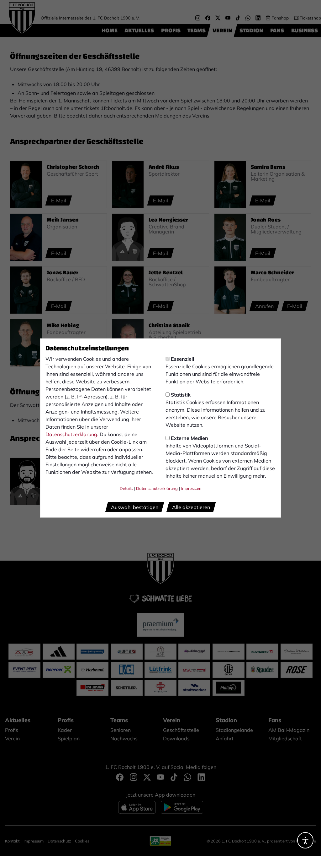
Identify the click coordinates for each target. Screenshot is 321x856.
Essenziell (182, 359)
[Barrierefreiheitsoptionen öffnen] (305, 840)
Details (126, 488)
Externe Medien (189, 438)
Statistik (181, 395)
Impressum (191, 488)
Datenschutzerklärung (71, 434)
